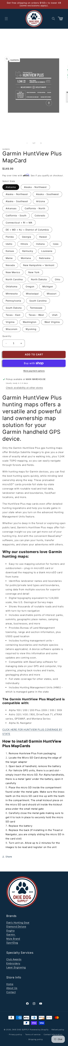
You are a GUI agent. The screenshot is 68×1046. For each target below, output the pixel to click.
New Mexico (13, 272)
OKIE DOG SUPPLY (20, 1029)
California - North (35, 208)
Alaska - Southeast (17, 201)
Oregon (30, 286)
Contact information (53, 1034)
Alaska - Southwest (47, 194)
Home (9, 984)
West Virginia (52, 322)
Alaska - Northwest (35, 187)
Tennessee (36, 307)
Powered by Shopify (39, 1029)
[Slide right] (40, 143)
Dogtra (10, 930)
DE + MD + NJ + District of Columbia (27, 229)
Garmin (11, 934)
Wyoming (31, 329)
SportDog (12, 942)
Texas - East (13, 315)
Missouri (51, 293)
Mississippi (32, 293)
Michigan (47, 286)
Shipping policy (35, 1039)
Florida (10, 236)
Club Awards (14, 959)
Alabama (11, 187)
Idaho (9, 244)
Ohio (57, 279)
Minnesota (12, 293)
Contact (11, 992)
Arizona (40, 201)
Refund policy (58, 1029)
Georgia (26, 236)
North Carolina (14, 279)
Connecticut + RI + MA (19, 222)
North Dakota (39, 279)
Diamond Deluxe (16, 926)
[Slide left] (27, 143)
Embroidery (13, 963)
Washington (29, 322)
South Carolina (38, 300)
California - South (16, 215)
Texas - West (36, 315)
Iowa (56, 244)
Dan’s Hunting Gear (18, 922)
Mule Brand (13, 938)
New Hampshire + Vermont (38, 265)
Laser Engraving (16, 967)
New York (34, 272)
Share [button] (9, 856)
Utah (55, 315)
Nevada (10, 265)
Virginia (10, 322)
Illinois (24, 244)
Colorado (40, 215)
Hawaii (43, 236)
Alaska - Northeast (17, 194)
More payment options (34, 371)
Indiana (40, 244)
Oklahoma (11, 286)
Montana (26, 258)
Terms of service (32, 1034)
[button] (6, 18)
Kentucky (27, 251)
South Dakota (14, 307)
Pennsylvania (13, 300)
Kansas (10, 251)
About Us (11, 988)
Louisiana (46, 251)
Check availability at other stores (24, 387)
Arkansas (11, 208)
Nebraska (44, 258)
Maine (9, 258)
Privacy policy (15, 1034)
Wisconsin (11, 329)
